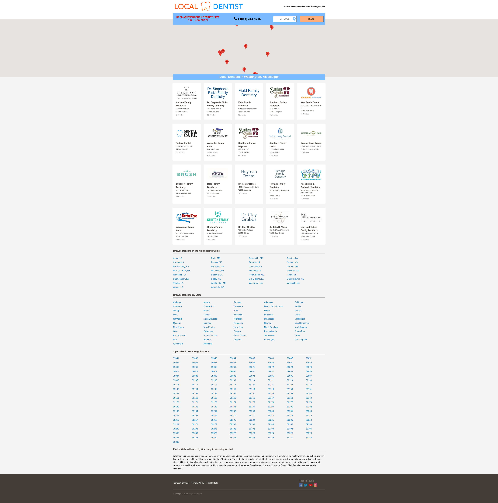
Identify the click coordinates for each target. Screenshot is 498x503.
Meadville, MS (217, 271)
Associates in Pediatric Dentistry (310, 185)
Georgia (177, 310)
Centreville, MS (256, 258)
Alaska (206, 302)
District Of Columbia (273, 306)
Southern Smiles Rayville (246, 145)
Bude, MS (215, 258)
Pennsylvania (270, 331)
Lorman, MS (292, 266)
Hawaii (206, 310)
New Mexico (209, 327)
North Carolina (271, 327)
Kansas (206, 315)
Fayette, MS (216, 262)
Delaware (238, 306)
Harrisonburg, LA (181, 266)
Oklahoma (208, 331)
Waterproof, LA (256, 283)
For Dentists (212, 483)
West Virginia (301, 339)
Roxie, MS (292, 275)
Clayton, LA (292, 258)
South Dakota (240, 335)
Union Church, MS (295, 279)
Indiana (298, 310)
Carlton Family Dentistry (183, 104)
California (299, 302)
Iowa (175, 315)
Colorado (177, 306)
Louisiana (268, 315)
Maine (297, 315)
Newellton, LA (179, 275)
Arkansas (268, 302)
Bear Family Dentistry (213, 185)
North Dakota (301, 327)
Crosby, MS (178, 262)
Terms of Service (180, 483)
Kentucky (238, 315)
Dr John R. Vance (278, 227)
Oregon (237, 331)
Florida (298, 306)
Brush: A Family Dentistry (184, 185)
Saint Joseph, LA (181, 279)
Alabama (177, 302)
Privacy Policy (197, 483)
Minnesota (269, 319)
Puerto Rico (300, 331)
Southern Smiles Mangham (278, 104)
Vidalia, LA (178, 283)
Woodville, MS (217, 287)
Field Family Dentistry (244, 104)
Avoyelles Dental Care (215, 145)
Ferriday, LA (254, 262)
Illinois (267, 310)
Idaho (236, 310)
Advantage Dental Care (185, 229)
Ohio (175, 331)
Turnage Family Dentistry (277, 185)
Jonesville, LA (255, 266)
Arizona (237, 302)
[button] (245, 46)
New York (238, 327)
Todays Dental (183, 143)
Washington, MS (218, 283)
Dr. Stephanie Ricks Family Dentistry (217, 104)
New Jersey (178, 327)
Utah (175, 339)
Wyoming (207, 344)
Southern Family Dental (277, 145)
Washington (269, 339)
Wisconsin (178, 344)
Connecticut (209, 306)
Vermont (207, 339)
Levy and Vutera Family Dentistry (309, 229)
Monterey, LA (255, 271)
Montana (207, 323)
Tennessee (269, 335)
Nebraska (238, 323)
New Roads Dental (310, 102)
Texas (297, 335)
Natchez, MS (293, 271)
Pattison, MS (217, 275)
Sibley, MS (216, 279)
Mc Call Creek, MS (181, 271)
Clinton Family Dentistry (214, 229)
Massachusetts (210, 319)
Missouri (177, 323)
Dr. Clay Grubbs (246, 227)
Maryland (177, 319)
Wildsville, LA (293, 283)
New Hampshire (302, 323)
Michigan (238, 319)
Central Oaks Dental (311, 143)
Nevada (267, 323)
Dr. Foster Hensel (247, 184)
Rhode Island (179, 335)
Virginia (237, 339)
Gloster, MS (292, 262)
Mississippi (300, 319)
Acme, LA (177, 258)
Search (311, 19)
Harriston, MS (217, 266)
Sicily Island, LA (256, 279)
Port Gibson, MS (256, 275)
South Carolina (210, 335)
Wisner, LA (178, 287)
